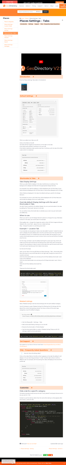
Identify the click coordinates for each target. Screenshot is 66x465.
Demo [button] (46, 6)
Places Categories (9, 21)
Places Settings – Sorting (8, 29)
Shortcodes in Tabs (27, 178)
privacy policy (11, 462)
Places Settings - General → (56, 448)
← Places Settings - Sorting (27, 448)
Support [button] (40, 6)
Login (56, 6)
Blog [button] (51, 6)
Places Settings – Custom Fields (8, 25)
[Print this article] (62, 20)
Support (37, 24)
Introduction (23, 24)
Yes (45, 455)
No (50, 455)
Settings (31, 24)
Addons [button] (28, 6)
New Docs (48, 463)
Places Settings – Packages (8, 45)
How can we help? (32, 443)
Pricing (34, 6)
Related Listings (26, 301)
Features (21, 6)
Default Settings (26, 96)
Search (45, 11)
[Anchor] (33, 77)
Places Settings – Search (8, 41)
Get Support (25, 341)
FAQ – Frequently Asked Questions (49, 24)
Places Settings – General (8, 36)
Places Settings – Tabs (10, 33)
